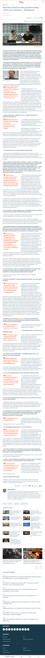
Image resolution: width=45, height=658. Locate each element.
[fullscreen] (41, 44)
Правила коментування (28, 639)
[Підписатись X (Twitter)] (9, 629)
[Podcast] (25, 629)
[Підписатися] (28, 629)
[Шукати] (38, 656)
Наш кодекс (5, 650)
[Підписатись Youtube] (12, 629)
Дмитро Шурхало (11, 489)
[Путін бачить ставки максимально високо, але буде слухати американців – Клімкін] (26, 512)
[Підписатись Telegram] (20, 629)
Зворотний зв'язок (27, 650)
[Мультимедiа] (21, 656)
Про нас (4, 648)
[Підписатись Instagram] (15, 629)
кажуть (36, 166)
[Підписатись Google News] (6, 629)
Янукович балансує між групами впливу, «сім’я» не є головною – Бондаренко (22, 25)
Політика (5, 5)
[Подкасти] (30, 656)
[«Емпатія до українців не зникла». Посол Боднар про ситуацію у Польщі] (6, 518)
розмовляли (20, 318)
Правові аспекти (6, 652)
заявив (32, 62)
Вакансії (25, 648)
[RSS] (23, 629)
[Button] (29, 18)
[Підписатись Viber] (17, 629)
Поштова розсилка (6, 641)
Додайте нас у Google (10, 656)
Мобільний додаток (7, 639)
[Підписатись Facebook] (4, 629)
